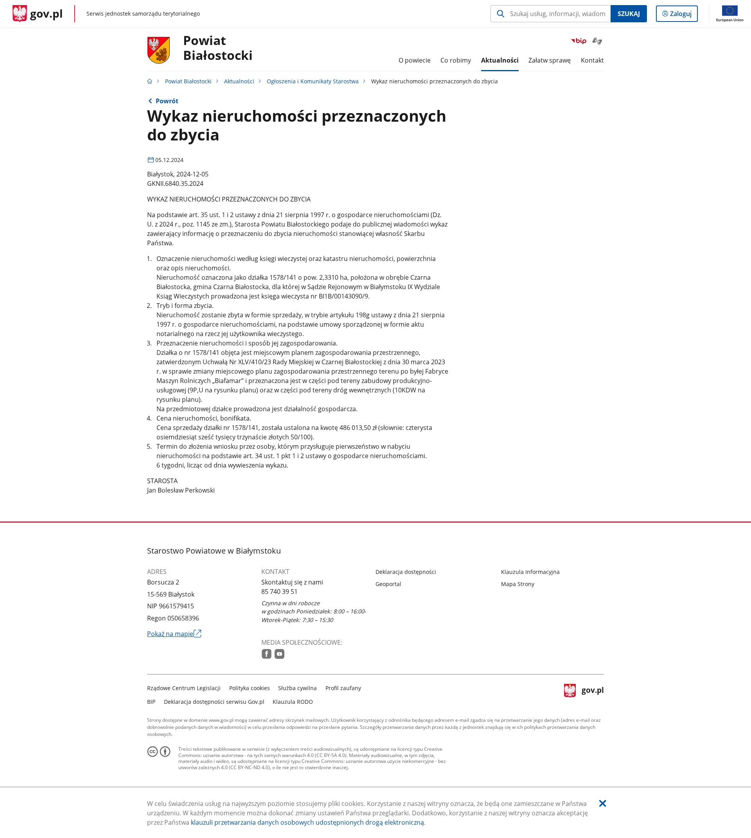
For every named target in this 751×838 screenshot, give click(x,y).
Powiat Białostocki (188, 81)
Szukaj (629, 13)
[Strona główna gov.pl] (150, 81)
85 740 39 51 (279, 591)
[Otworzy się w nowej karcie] (266, 654)
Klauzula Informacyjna (530, 571)
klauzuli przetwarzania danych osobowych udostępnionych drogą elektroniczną (307, 822)
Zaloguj (684, 15)
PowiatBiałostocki (218, 48)
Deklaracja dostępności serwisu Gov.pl (214, 701)
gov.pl (592, 694)
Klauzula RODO (293, 701)
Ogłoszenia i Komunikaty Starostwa (313, 81)
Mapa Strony (517, 584)
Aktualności (239, 81)
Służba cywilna (297, 688)
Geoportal (388, 584)
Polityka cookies (249, 688)
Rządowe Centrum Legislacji (184, 688)
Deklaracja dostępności (406, 571)
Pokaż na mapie (174, 633)
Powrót (167, 101)
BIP (151, 701)
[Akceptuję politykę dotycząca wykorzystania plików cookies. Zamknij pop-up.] (602, 803)
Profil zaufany (343, 688)
